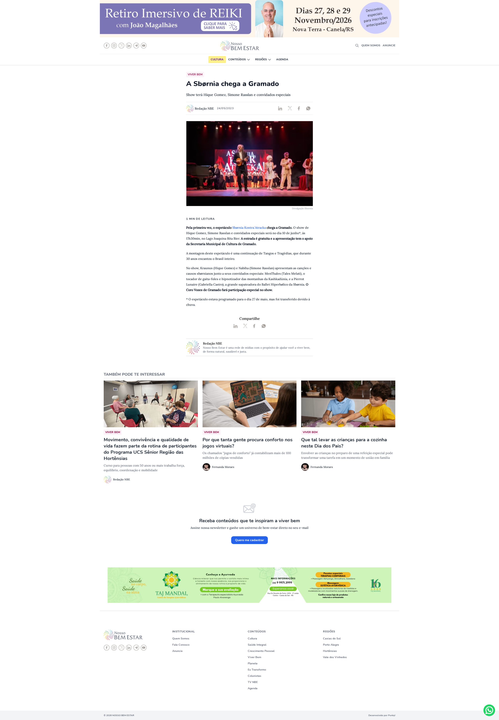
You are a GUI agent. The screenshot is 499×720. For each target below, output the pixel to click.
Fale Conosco (180, 645)
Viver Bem (254, 657)
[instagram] (114, 648)
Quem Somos (180, 638)
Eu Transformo (257, 670)
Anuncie (389, 45)
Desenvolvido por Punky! (381, 715)
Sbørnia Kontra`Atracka (249, 227)
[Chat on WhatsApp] (489, 710)
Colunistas (254, 676)
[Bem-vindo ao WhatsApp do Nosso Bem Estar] (489, 710)
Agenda (282, 59)
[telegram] (136, 648)
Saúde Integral (257, 645)
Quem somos (370, 45)
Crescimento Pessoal (261, 651)
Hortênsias (330, 651)
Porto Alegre (331, 645)
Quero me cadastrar (249, 540)
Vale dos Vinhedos (335, 657)
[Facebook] (107, 648)
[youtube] (144, 648)
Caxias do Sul (332, 638)
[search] (357, 45)
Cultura (217, 59)
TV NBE (253, 682)
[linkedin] (129, 648)
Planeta (252, 663)
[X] (121, 648)
